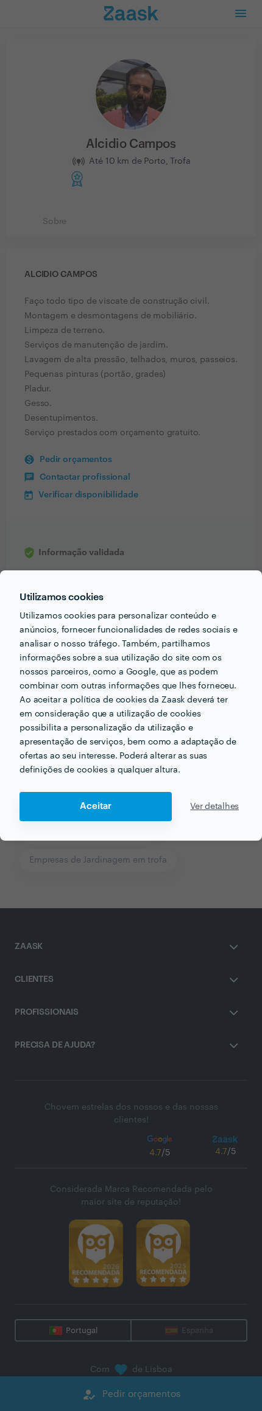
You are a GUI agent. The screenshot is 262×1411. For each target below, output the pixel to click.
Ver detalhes (214, 806)
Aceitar (96, 806)
